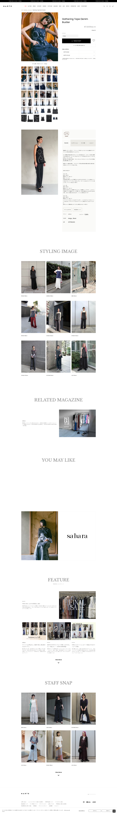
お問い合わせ (23, 801)
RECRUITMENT (84, 6)
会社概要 (50, 805)
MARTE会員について (49, 801)
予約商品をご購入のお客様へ (61, 803)
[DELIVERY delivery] (58, 1)
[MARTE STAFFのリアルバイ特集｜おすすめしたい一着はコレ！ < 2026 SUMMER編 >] (59, 631)
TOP (22, 10)
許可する (94, 810)
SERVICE (67, 6)
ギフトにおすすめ (67, 209)
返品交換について (77, 209)
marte (26, 601)
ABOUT (78, 6)
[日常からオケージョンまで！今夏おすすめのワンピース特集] (84, 631)
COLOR (64, 33)
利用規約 (35, 805)
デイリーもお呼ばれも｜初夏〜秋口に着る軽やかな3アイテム (33, 645)
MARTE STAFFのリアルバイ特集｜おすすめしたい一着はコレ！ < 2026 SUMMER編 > (58, 645)
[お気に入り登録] (94, 40)
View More (58, 660)
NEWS (60, 6)
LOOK (64, 6)
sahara (72, 214)
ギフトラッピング (42, 803)
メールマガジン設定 (59, 801)
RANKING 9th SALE (28, 10)
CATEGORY (39, 6)
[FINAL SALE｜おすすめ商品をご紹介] (77, 605)
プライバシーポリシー (43, 805)
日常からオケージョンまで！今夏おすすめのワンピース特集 (83, 645)
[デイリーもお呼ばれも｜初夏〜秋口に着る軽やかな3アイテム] (34, 631)
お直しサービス (51, 803)
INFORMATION (73, 6)
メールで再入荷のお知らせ (79, 45)
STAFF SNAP (50, 6)
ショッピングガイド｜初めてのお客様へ (35, 801)
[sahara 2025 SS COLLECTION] (77, 423)
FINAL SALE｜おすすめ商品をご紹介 (31, 603)
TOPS (86, 214)
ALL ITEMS (30, 6)
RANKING (44, 6)
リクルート (56, 805)
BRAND (34, 6)
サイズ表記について (33, 803)
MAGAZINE (56, 6)
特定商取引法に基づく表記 (26, 805)
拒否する (108, 810)
